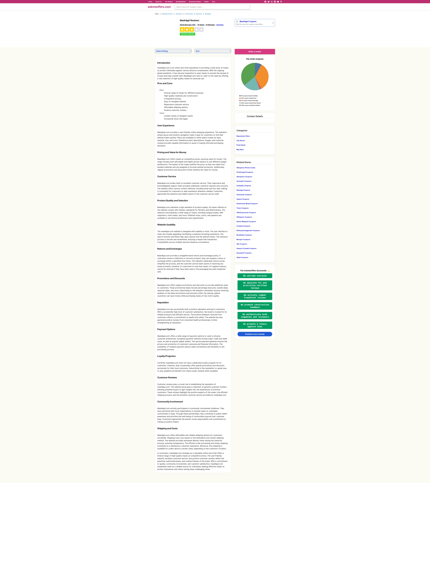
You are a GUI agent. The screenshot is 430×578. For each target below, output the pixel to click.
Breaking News (181, 1)
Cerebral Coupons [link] (243, 226)
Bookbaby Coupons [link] (244, 235)
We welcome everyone (255, 275)
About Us (159, 1)
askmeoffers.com (159, 6)
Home (150, 1)
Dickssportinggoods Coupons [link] (248, 230)
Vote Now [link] (219, 25)
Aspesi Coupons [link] (242, 199)
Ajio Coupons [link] (241, 244)
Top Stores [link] (179, 14)
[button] (255, 275)
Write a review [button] (254, 51)
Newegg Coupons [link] (243, 190)
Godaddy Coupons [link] (243, 185)
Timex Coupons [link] (242, 208)
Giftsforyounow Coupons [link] (246, 212)
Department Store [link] (167, 14)
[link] (166, 30)
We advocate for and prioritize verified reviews (255, 285)
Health (206, 1)
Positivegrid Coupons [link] (244, 172)
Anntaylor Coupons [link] (244, 181)
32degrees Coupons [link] (244, 217)
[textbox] (212, 7)
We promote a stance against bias (255, 325)
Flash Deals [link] (189, 14)
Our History (169, 1)
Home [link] (157, 14)
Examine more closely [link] (254, 334)
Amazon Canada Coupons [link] (246, 248)
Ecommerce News (195, 1)
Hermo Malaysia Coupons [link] (246, 221)
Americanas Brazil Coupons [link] (247, 203)
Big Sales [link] (199, 14)
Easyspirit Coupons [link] (244, 253)
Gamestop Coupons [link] (244, 194)
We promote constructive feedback (255, 306)
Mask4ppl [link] (208, 14)
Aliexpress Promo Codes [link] (245, 168)
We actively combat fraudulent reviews (255, 296)
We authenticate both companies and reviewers (255, 315)
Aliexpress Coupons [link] (244, 177)
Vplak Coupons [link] (242, 257)
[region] (263, 36)
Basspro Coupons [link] (243, 239)
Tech (213, 1)
